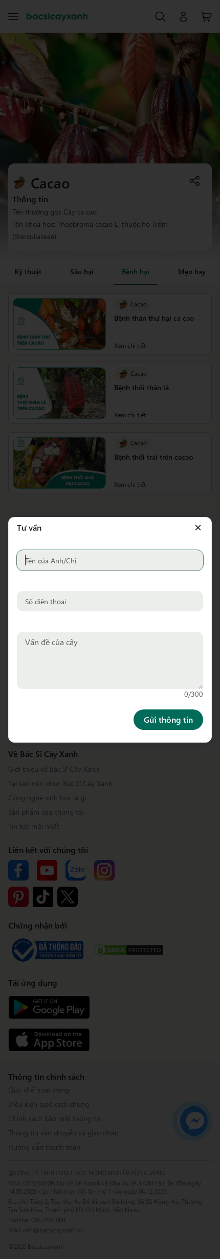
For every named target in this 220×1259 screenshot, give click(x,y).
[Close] (198, 497)
